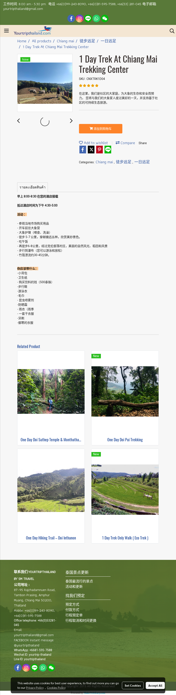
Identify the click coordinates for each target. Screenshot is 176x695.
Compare (127, 143)
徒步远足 (124, 162)
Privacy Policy (35, 687)
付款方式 (72, 610)
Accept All (155, 685)
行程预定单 (74, 615)
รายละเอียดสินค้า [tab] (33, 187)
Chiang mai (105, 162)
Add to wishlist (95, 143)
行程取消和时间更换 (80, 620)
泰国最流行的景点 (79, 581)
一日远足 (142, 162)
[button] (170, 31)
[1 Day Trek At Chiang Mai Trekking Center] (44, 83)
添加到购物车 (102, 128)
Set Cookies (133, 685)
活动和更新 (74, 586)
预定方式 (72, 604)
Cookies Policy (56, 687)
